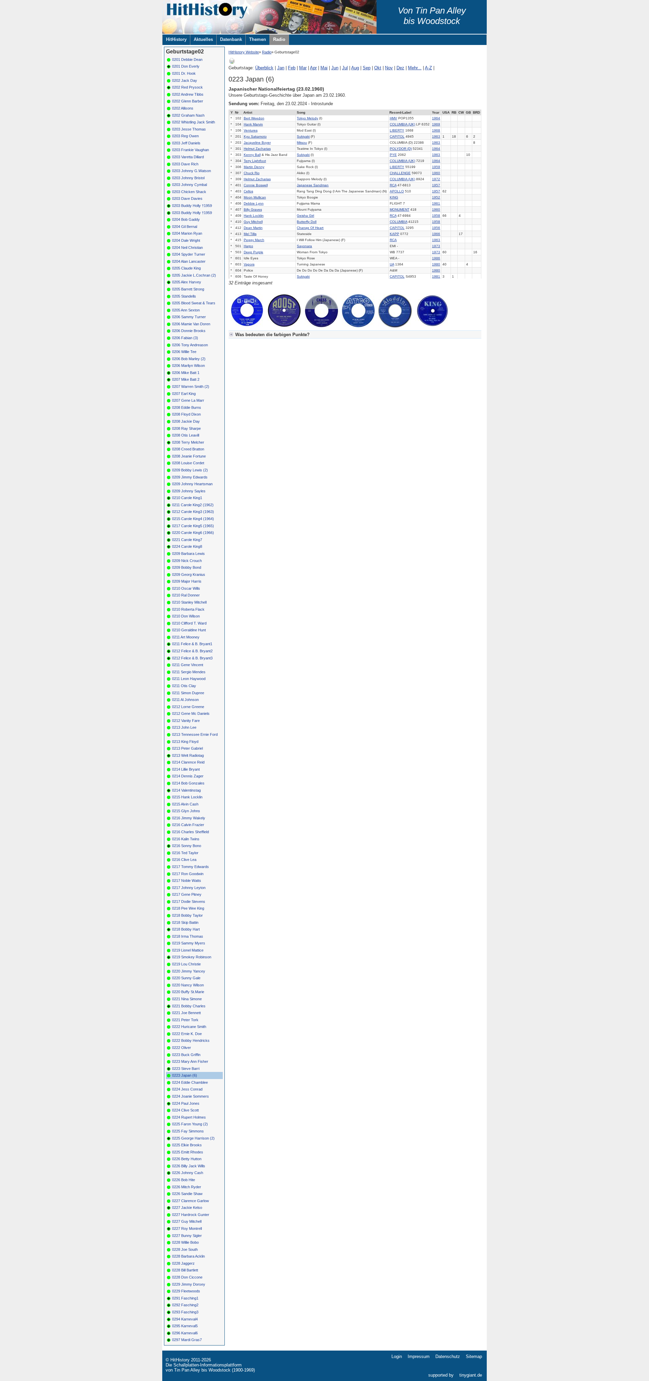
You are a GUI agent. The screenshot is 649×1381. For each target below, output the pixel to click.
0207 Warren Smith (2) (190, 386)
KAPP (394, 234)
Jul (345, 67)
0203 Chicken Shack (189, 192)
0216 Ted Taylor (185, 853)
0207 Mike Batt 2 (185, 379)
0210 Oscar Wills (186, 588)
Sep (366, 67)
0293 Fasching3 (185, 1312)
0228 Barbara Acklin (188, 1256)
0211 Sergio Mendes (189, 672)
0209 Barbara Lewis (188, 554)
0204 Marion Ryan (187, 233)
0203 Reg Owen (185, 136)
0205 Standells (184, 296)
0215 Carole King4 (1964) (193, 519)
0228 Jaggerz (183, 1263)
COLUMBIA (398, 222)
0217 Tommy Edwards (190, 867)
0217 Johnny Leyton (189, 888)
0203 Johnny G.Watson (191, 171)
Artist (247, 112)
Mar (303, 67)
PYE (393, 155)
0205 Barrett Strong (188, 289)
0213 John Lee (184, 727)
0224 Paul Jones (185, 1103)
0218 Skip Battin (185, 922)
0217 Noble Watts (186, 881)
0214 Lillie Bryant (186, 769)
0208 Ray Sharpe (186, 428)
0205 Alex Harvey (186, 282)
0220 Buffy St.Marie (188, 992)
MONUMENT (399, 209)
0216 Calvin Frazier (188, 825)
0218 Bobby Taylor (187, 915)
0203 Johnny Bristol (188, 178)
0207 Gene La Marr (188, 400)
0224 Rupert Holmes (189, 1117)
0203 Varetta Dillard (188, 157)
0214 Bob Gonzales (188, 783)
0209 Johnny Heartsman (192, 484)
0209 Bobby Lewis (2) (190, 470)
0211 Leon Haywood (189, 679)
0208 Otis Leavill (185, 435)
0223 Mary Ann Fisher (190, 1061)
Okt (377, 67)
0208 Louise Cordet (188, 463)
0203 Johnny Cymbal (189, 185)
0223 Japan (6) (184, 1075)
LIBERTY (397, 130)
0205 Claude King (186, 268)
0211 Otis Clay (184, 686)
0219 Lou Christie (186, 964)
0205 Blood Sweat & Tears (193, 303)
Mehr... (415, 67)
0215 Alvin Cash (185, 804)
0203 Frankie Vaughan (190, 150)
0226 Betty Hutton (186, 1159)
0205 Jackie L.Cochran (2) (194, 275)
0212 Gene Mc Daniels (191, 713)
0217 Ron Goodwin (187, 874)
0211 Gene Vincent (187, 665)
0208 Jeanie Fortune (189, 456)
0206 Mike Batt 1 (185, 373)
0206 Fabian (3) (185, 338)
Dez (400, 67)
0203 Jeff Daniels (186, 143)
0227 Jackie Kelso (187, 1208)
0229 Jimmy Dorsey (188, 1284)
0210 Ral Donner (186, 595)
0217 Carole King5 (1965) (193, 526)
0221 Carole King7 (187, 540)
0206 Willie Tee (184, 352)
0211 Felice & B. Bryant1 (192, 644)
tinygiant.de (470, 1375)
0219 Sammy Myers (188, 943)
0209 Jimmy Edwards (190, 477)
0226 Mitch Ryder (186, 1187)
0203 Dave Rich (185, 164)
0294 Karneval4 (185, 1319)
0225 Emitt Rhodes (187, 1152)
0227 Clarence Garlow (190, 1201)
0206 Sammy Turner (189, 317)
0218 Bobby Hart (186, 929)
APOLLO (397, 191)
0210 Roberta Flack (188, 609)
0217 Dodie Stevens (188, 901)
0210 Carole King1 (187, 498)
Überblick (264, 67)
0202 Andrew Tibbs (187, 94)
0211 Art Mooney (185, 637)
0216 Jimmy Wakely (188, 818)
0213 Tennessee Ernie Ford (195, 734)
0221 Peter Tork (185, 1020)
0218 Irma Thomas (187, 936)
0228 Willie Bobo (185, 1242)
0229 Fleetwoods (186, 1291)
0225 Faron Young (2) (190, 1124)
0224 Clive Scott (185, 1110)
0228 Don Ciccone (187, 1277)
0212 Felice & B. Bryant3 (192, 658)
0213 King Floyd (185, 742)
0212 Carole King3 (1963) (193, 512)
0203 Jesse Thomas (189, 129)
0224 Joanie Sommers (190, 1096)
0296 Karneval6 (185, 1333)
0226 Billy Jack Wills (188, 1166)
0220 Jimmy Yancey (188, 971)
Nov (389, 67)
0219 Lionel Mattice (187, 950)
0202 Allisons (182, 108)
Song (301, 112)
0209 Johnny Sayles (189, 491)
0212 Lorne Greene (188, 707)
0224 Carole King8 (187, 546)
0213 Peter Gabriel (187, 748)
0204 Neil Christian (187, 247)
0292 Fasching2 (185, 1305)
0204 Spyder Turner (188, 254)
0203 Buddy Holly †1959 (192, 206)
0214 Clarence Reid (188, 762)
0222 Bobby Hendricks (191, 1040)
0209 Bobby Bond (186, 567)
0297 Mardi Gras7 (187, 1340)
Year (435, 112)
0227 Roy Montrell (187, 1228)
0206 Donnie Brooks (189, 331)
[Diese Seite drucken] (232, 62)
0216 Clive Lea (184, 860)
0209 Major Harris (186, 581)
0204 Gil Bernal (184, 227)
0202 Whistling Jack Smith (193, 122)
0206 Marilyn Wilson (188, 366)
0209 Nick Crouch (187, 561)
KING (394, 197)
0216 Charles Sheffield (190, 832)
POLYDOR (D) (401, 148)
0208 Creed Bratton (188, 449)
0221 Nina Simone (187, 999)
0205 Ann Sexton (186, 310)
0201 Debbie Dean (187, 59)
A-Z (428, 67)
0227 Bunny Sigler (187, 1236)
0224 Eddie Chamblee (190, 1082)
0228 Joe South (185, 1249)
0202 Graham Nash (188, 115)
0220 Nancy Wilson (188, 985)
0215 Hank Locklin (187, 797)
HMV (393, 118)
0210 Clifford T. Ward (189, 623)
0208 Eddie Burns (186, 407)
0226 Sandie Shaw (187, 1194)
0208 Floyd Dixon (186, 414)
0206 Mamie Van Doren (191, 324)
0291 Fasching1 (185, 1298)
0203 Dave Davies (187, 198)
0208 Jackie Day (186, 421)
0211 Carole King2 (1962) (193, 505)
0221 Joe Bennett (186, 1013)
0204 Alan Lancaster (189, 261)
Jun (334, 67)
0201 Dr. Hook (184, 73)
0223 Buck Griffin (186, 1055)
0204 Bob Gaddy (186, 219)
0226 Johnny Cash (187, 1173)
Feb (291, 67)
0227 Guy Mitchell (186, 1221)
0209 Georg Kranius (188, 574)
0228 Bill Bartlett (185, 1270)
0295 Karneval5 (185, 1326)
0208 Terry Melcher (188, 442)
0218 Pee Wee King (188, 908)
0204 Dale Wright (186, 240)
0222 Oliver (181, 1048)
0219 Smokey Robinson (191, 957)
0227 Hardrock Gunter (190, 1215)
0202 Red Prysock (187, 87)
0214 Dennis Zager (187, 776)
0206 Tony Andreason (190, 345)
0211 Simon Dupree (188, 693)
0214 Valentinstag (186, 790)
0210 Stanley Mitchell (189, 602)
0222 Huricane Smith (189, 1027)
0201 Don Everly (185, 66)
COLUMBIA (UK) (402, 124)
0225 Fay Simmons (188, 1131)
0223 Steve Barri (185, 1069)
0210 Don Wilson (186, 616)
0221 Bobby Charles (189, 1006)
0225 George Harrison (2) (193, 1138)
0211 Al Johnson (185, 700)
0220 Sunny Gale (186, 978)
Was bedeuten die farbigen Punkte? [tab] (272, 334)
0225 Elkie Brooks (187, 1145)
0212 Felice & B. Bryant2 (192, 651)
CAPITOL (397, 136)
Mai (324, 67)
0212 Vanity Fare (186, 721)
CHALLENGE (400, 173)
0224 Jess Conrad (187, 1089)
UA (392, 264)
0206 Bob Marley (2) (189, 359)
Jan (280, 67)
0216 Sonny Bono (186, 846)
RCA (393, 185)
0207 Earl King (184, 394)
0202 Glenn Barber (187, 101)
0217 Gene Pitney (186, 894)
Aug (355, 67)
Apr (313, 67)
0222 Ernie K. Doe (187, 1034)
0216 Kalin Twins (185, 839)
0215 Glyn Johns (186, 811)
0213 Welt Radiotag (188, 755)
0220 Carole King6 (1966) (193, 533)
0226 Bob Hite (183, 1180)
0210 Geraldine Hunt (189, 630)
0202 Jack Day (184, 80)
